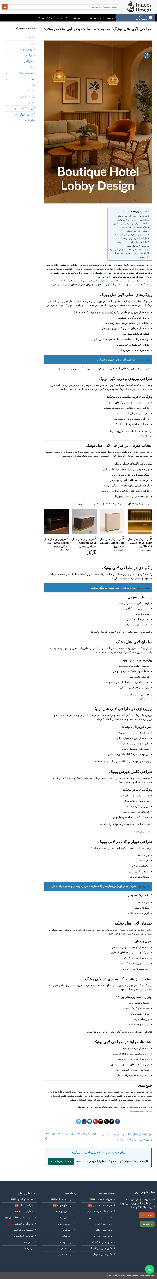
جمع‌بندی (142, 257)
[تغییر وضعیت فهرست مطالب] (145, 211)
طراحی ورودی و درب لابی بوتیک (132, 220)
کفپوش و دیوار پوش (24, 114)
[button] (135, 17)
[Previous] (152, 534)
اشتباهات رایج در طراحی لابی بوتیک (130, 253)
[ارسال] (5, 7)
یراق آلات (30, 120)
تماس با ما (50, 18)
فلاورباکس (29, 61)
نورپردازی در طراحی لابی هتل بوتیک (130, 234)
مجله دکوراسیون (80, 18)
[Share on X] (111, 1121)
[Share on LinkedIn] (89, 1121)
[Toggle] (6, 43)
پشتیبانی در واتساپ (61, 1161)
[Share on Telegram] (78, 1121)
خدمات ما (30, 37)
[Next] (44, 534)
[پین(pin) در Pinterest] (95, 1121)
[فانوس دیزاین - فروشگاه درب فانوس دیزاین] (139, 7)
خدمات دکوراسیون (63, 18)
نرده (32, 84)
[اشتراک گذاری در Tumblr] (84, 1121)
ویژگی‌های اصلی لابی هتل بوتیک (132, 216)
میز (33, 78)
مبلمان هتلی (146, 698)
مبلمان (31, 67)
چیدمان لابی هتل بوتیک (137, 246)
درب (32, 43)
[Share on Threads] (106, 1121)
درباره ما (42, 18)
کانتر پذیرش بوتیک (143, 831)
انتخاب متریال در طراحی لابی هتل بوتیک (129, 223)
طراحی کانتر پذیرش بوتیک (135, 238)
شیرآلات (30, 55)
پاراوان (31, 90)
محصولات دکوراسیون (97, 18)
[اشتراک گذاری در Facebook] (117, 1121)
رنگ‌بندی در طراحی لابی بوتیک (133, 227)
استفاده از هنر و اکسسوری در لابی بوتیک (127, 249)
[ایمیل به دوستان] (100, 1121)
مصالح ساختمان (26, 73)
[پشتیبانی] (149, 1269)
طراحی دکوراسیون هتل (140, 1111)
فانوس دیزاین (111, 18)
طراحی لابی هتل (96, 280)
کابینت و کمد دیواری (24, 108)
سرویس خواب (27, 49)
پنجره (32, 102)
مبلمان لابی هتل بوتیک (137, 231)
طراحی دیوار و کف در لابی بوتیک (132, 242)
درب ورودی (64, 368)
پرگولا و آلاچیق (27, 96)
